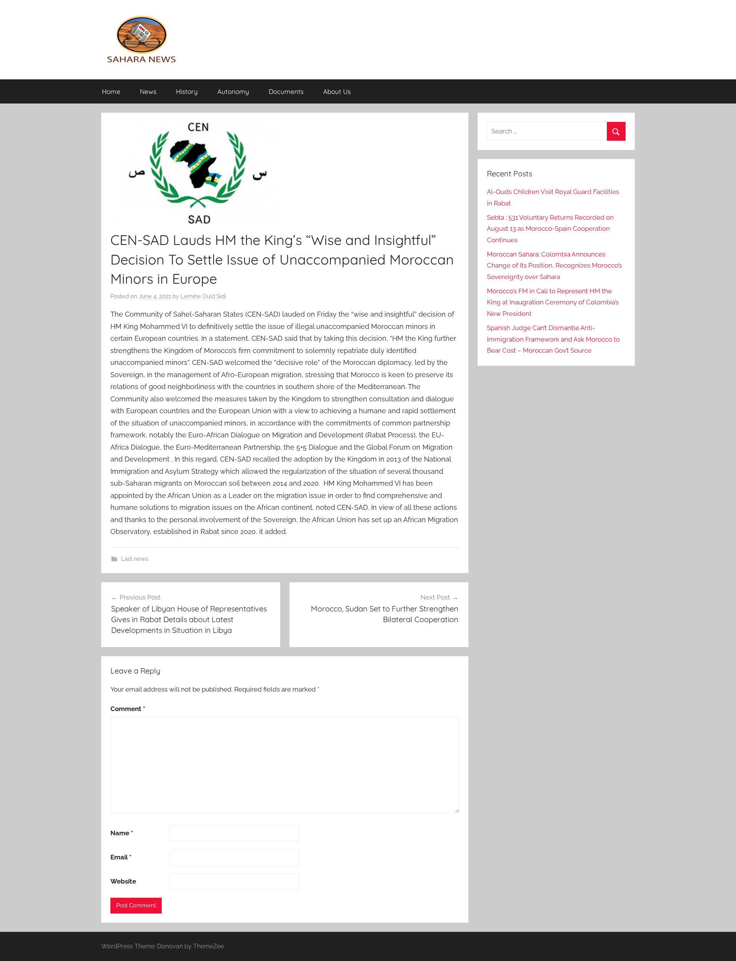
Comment (127, 709)
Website (123, 881)
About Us (337, 91)
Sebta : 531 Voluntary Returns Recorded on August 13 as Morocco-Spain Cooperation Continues (550, 229)
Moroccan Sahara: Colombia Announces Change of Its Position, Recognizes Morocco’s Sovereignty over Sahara (554, 265)
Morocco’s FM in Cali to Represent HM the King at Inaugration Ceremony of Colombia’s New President (553, 302)
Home (111, 91)
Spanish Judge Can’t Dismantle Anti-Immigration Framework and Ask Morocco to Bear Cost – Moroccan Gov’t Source (553, 339)
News (148, 91)
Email (120, 857)
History (187, 91)
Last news (134, 558)
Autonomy (233, 91)
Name (121, 833)
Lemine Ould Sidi (203, 296)
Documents (286, 91)
